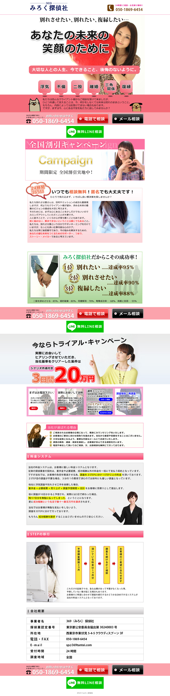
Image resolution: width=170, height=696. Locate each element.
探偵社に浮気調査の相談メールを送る (127, 118)
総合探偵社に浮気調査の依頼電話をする (92, 313)
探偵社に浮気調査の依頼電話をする (92, 118)
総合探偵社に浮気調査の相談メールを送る (127, 313)
